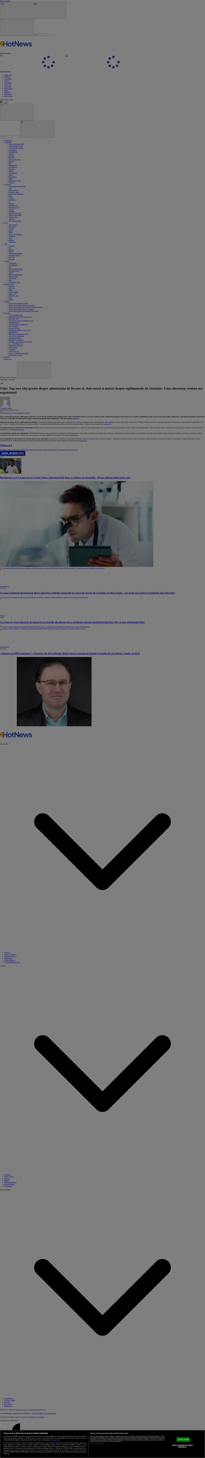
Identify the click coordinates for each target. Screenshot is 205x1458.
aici (54, 1448)
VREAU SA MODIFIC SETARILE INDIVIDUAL (182, 1446)
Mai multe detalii (55, 1440)
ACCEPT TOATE (183, 1439)
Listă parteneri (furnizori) (97, 1443)
